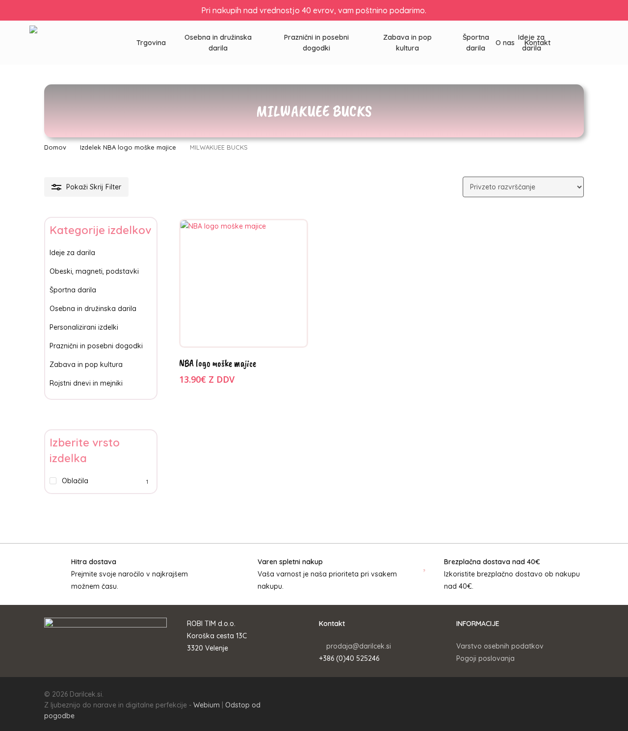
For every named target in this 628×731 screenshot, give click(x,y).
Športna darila (73, 290)
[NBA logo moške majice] (243, 283)
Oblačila (75, 480)
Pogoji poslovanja (485, 658)
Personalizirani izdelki (84, 327)
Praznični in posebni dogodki (96, 345)
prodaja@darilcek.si (358, 646)
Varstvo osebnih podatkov (500, 646)
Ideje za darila (72, 252)
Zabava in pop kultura (86, 364)
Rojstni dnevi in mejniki (86, 383)
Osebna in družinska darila (93, 308)
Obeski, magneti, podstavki (94, 271)
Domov (55, 147)
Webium (206, 705)
